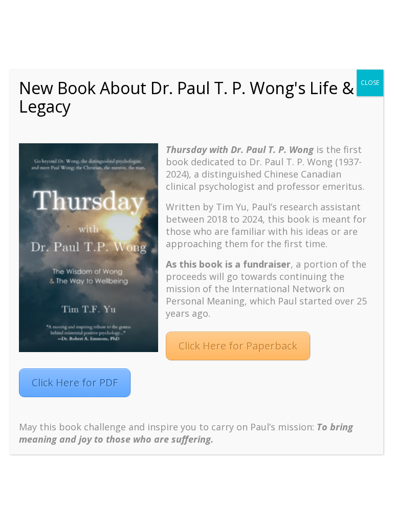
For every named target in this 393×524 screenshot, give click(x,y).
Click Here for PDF (75, 382)
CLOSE (370, 82)
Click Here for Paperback (238, 346)
